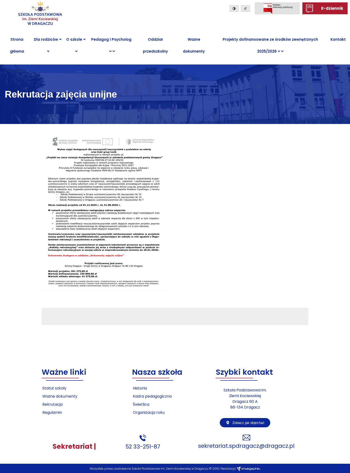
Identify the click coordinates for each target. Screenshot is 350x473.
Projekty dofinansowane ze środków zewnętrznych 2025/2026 (270, 45)
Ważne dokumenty (194, 45)
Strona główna (17, 45)
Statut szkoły (54, 388)
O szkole (74, 39)
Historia (140, 388)
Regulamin (52, 412)
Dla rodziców (46, 39)
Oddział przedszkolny (155, 45)
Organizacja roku (149, 412)
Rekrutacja (52, 404)
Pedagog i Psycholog (111, 39)
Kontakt (338, 39)
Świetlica (141, 404)
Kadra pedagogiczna (152, 396)
